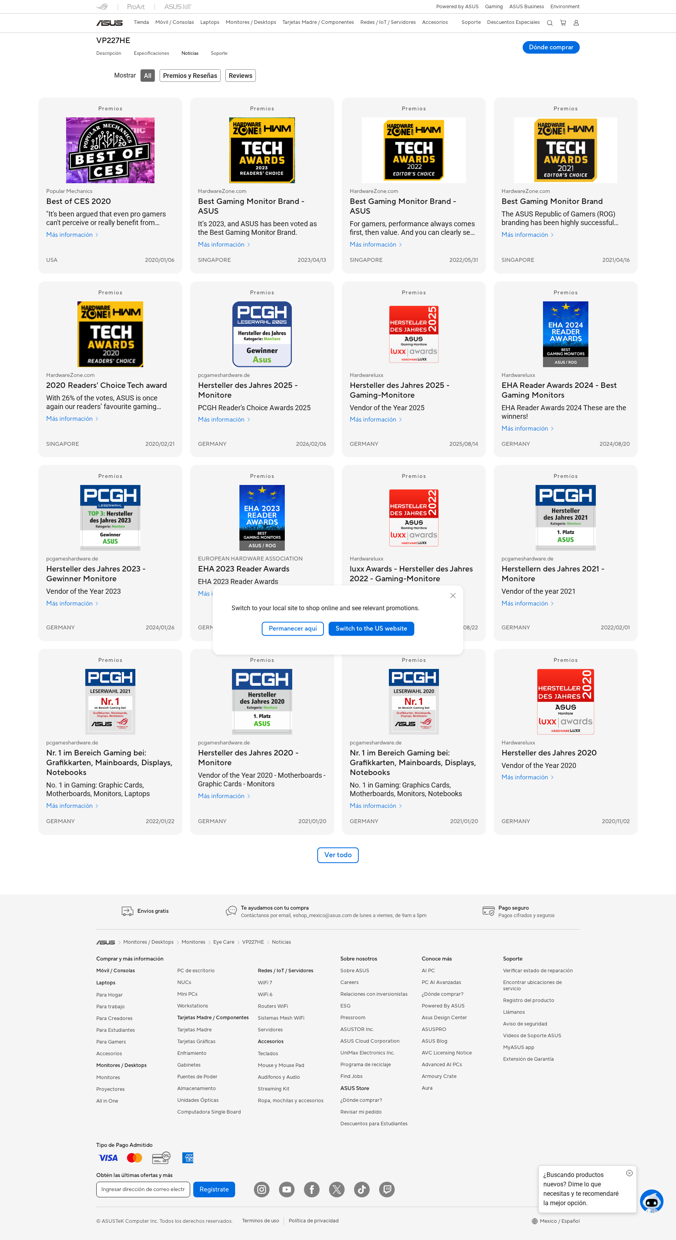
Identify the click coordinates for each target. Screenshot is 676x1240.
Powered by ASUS (457, 7)
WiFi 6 (265, 994)
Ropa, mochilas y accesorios (291, 1101)
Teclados (268, 1054)
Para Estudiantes (115, 1030)
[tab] (147, 75)
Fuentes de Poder (197, 1077)
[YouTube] (287, 1189)
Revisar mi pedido (361, 1112)
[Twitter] (337, 1189)
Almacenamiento (196, 1088)
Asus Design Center (444, 1018)
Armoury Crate (439, 1076)
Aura (427, 1088)
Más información (69, 235)
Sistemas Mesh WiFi (281, 1018)
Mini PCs (187, 994)
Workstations (192, 1006)
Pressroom (352, 1018)
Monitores (108, 1077)
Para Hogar (109, 995)
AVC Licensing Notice (447, 1053)
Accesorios (109, 1054)
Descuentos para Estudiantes (374, 1124)
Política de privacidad (314, 1221)
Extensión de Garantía (528, 1059)
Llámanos (514, 1012)
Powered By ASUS (443, 1006)
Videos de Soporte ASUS (532, 1036)
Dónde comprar (551, 47)
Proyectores (110, 1089)
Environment (565, 7)
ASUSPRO (434, 1029)
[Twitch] (387, 1189)
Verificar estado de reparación (538, 971)
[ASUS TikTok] (362, 1189)
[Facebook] (312, 1189)
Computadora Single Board (209, 1112)
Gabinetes (189, 1065)
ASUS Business (526, 7)
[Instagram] (262, 1189)
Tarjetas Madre (194, 1030)
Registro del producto (528, 1000)
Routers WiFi (273, 1006)
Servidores (270, 1030)
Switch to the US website (371, 629)
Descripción (108, 53)
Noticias (190, 53)
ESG (345, 1006)
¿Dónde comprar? (361, 1100)
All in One (107, 1101)
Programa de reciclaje (365, 1065)
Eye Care (223, 942)
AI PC (428, 971)
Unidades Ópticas (198, 1100)
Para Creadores (114, 1018)
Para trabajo (110, 1007)
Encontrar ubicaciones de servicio (532, 985)
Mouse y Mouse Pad (281, 1065)
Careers (349, 982)
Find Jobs (351, 1076)
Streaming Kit (273, 1089)
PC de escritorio (196, 971)
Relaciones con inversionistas (374, 994)
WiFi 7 (265, 983)
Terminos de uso (260, 1221)
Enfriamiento (192, 1053)
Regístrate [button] (214, 1189)
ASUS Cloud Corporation (369, 1041)
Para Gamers (111, 1042)
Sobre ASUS (354, 971)
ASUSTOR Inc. (357, 1029)
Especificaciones (151, 53)
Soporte (219, 53)
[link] (109, 23)
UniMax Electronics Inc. (367, 1053)
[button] (494, 6)
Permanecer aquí (293, 629)
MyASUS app (518, 1047)
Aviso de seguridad (525, 1024)
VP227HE (113, 41)
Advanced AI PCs (442, 1065)
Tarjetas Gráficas (196, 1041)
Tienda (141, 22)
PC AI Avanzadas (441, 982)
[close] (453, 596)
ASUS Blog (435, 1041)
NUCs (184, 982)
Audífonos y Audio (279, 1077)
